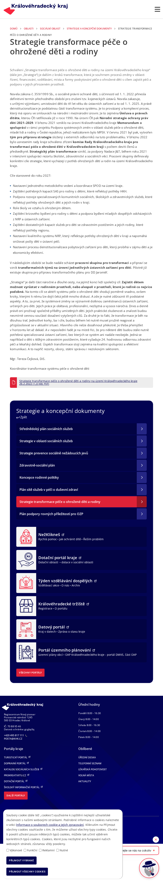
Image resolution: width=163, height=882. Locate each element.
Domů (13, 28)
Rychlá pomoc (47, 539)
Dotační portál (14, 781)
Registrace (45, 608)
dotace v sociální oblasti (77, 562)
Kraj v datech (47, 631)
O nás (65, 585)
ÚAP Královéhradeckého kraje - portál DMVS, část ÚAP (101, 655)
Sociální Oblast (50, 28)
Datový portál (52, 627)
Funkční (32, 850)
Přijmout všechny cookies (27, 871)
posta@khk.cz (13, 738)
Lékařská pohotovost (92, 769)
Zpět (23, 417)
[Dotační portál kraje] (26, 559)
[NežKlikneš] (26, 536)
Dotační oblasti (48, 562)
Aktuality (84, 781)
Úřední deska (87, 757)
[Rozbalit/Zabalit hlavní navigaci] (157, 9)
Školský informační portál (22, 787)
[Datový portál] (26, 629)
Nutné (64, 850)
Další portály (16, 795)
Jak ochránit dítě (70, 539)
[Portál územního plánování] (26, 652)
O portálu (61, 608)
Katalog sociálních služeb (22, 769)
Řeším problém (93, 539)
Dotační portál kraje (58, 557)
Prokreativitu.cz (15, 775)
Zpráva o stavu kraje (71, 631)
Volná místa (86, 775)
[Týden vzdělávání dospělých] (26, 582)
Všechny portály (30, 672)
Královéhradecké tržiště (62, 604)
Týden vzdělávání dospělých (65, 580)
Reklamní (48, 850)
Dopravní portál (15, 763)
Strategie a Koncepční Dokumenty (89, 28)
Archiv (76, 585)
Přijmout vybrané (21, 860)
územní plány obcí (50, 655)
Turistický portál (16, 757)
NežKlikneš (49, 534)
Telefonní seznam (89, 763)
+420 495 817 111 (14, 735)
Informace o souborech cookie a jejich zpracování (50, 825)
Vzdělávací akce (48, 585)
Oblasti (29, 28)
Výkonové (16, 850)
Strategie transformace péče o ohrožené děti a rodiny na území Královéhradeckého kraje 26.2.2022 (78, 382)
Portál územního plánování (65, 650)
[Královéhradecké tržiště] (26, 606)
